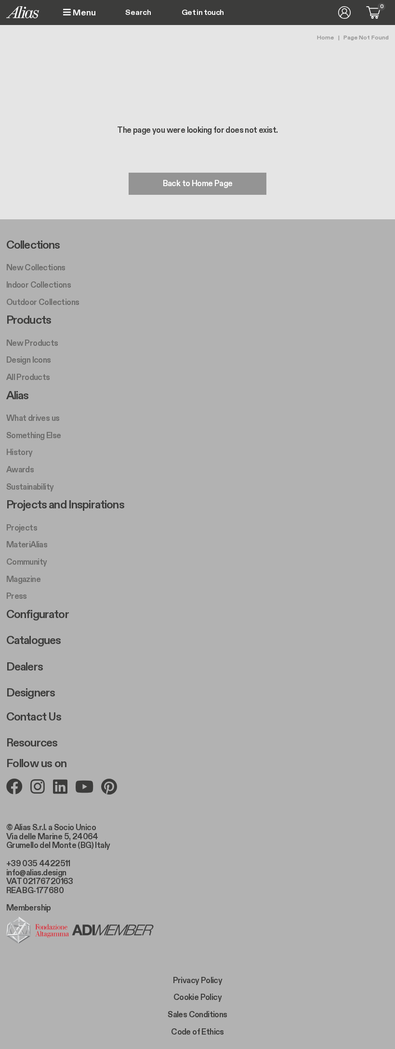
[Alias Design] (22, 12)
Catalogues (33, 640)
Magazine (23, 579)
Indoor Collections (38, 285)
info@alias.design (36, 873)
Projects (21, 528)
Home (325, 37)
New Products (32, 343)
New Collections (36, 268)
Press (16, 596)
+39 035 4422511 (38, 864)
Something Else (33, 435)
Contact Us (34, 717)
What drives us (33, 418)
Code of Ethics (197, 1032)
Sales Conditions (197, 1015)
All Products (28, 377)
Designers (30, 693)
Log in (344, 12)
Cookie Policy (197, 997)
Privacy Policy (198, 980)
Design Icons (28, 360)
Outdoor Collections (42, 302)
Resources (31, 743)
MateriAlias (26, 545)
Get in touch (203, 13)
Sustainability (30, 487)
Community (26, 562)
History (19, 452)
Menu (83, 12)
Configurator (37, 614)
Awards (20, 470)
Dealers (24, 667)
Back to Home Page (198, 183)
